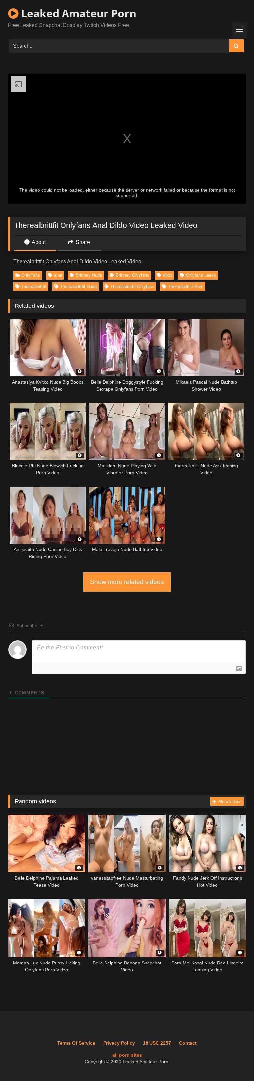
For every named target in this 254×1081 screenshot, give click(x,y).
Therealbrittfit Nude (78, 286)
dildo (167, 275)
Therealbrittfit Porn (185, 286)
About (38, 242)
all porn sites (127, 1055)
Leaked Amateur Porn (77, 13)
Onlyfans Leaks (201, 275)
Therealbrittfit (33, 286)
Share (82, 242)
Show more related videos (127, 581)
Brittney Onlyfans (132, 275)
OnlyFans (30, 275)
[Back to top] (234, 1061)
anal (58, 275)
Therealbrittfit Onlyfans (132, 286)
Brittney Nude (89, 275)
